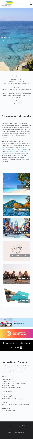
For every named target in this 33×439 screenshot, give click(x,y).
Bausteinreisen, (21, 147)
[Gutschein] (16, 297)
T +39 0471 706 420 (19, 3)
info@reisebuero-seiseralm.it (12, 387)
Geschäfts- (12, 151)
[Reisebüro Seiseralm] (7, 4)
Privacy (18, 426)
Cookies (24, 426)
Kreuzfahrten (6, 153)
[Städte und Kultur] (16, 228)
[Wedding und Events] (16, 251)
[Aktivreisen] (16, 205)
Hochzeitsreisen (7, 149)
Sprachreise (22, 151)
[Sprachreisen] (16, 274)
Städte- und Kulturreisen (20, 149)
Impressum (10, 426)
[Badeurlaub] (16, 183)
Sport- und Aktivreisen (17, 153)
